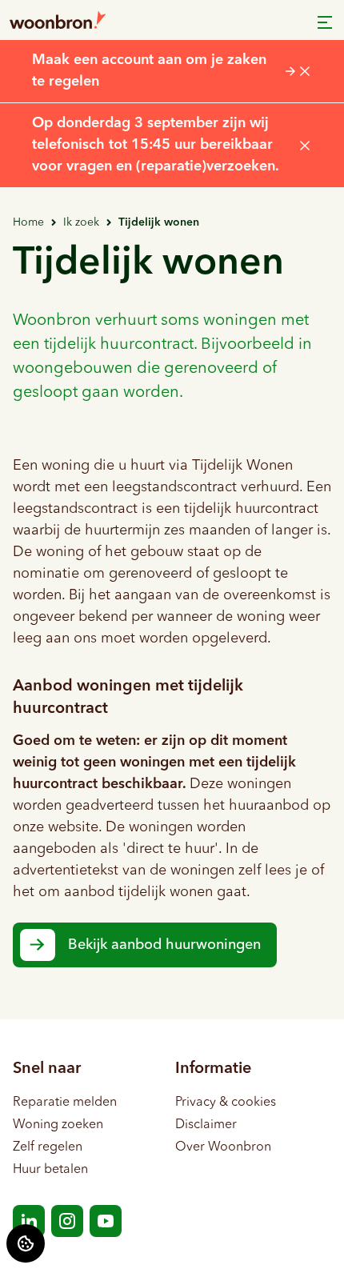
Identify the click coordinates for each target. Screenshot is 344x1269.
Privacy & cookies (225, 1102)
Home (28, 222)
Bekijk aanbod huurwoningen (164, 945)
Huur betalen (50, 1169)
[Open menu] (324, 22)
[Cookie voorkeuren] (25, 1243)
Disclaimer (206, 1125)
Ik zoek (81, 222)
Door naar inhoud (65, 22)
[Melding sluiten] (305, 71)
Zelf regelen (47, 1147)
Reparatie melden (65, 1102)
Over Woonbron (223, 1147)
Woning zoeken (58, 1125)
